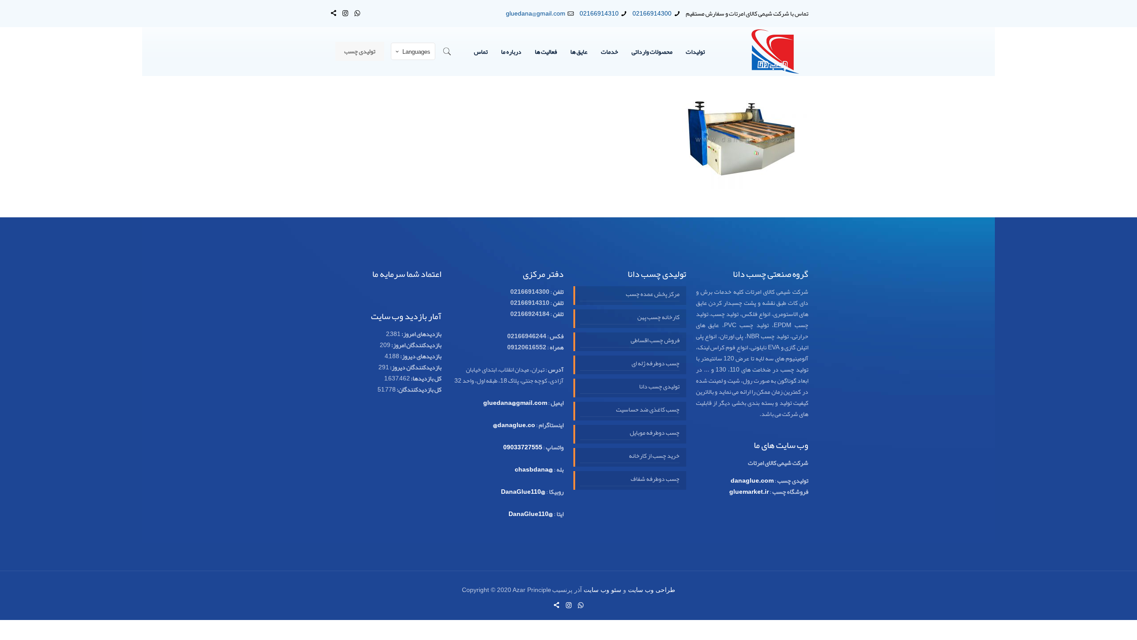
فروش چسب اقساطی (655, 340)
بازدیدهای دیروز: (420, 356)
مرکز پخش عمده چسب (652, 294)
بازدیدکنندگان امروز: (415, 345)
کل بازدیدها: (425, 378)
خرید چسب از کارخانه (654, 456)
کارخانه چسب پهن (658, 317)
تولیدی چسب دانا (659, 386)
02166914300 (652, 13)
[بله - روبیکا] (333, 13)
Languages (416, 52)
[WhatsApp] (357, 13)
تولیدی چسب (359, 51)
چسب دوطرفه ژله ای (655, 363)
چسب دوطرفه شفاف (655, 479)
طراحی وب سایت (651, 590)
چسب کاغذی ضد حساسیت (647, 410)
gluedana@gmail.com (535, 13)
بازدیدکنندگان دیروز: (415, 367)
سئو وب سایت (602, 590)
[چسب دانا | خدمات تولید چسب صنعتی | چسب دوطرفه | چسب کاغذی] (775, 51)
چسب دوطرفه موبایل (654, 433)
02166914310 (599, 13)
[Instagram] (345, 13)
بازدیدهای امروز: (421, 334)
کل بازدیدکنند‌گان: (418, 389)
